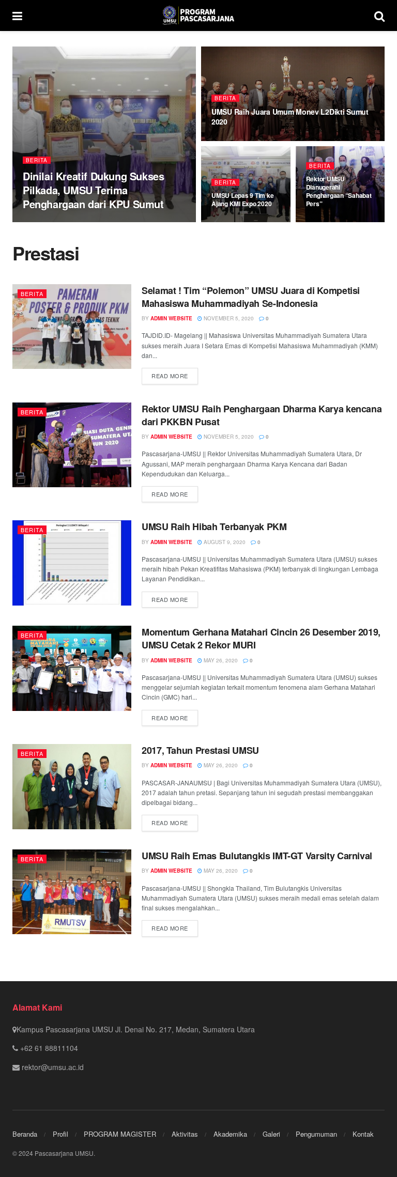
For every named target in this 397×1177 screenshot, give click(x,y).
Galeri (271, 1134)
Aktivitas (185, 1134)
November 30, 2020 (338, 221)
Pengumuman (316, 1134)
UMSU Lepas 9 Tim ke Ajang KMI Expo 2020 (242, 199)
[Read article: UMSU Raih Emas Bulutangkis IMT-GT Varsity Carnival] (71, 891)
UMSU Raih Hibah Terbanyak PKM (214, 526)
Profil (60, 1134)
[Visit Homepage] (198, 15)
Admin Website (52, 221)
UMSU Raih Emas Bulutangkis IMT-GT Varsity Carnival (257, 855)
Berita (37, 160)
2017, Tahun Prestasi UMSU (200, 750)
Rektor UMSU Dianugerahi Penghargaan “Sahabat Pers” (339, 191)
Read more (174, 375)
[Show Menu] (17, 15)
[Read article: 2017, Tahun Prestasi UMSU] (71, 786)
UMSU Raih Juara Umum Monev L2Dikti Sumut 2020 (290, 116)
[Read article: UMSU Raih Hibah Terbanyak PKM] (71, 562)
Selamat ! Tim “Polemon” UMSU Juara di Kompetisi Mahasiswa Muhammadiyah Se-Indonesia (251, 297)
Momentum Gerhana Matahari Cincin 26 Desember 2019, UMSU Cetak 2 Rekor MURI (261, 638)
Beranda (24, 1134)
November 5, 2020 (228, 318)
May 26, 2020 (220, 660)
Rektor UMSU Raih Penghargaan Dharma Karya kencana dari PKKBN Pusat (261, 415)
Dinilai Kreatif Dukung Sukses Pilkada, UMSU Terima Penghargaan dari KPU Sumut (93, 189)
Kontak (363, 1134)
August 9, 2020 (224, 542)
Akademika (230, 1134)
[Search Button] (379, 15)
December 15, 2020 (110, 221)
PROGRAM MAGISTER (120, 1134)
